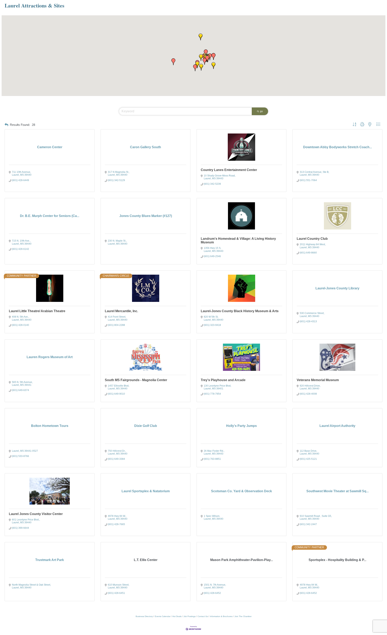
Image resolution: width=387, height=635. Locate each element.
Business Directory (144, 616)
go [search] (261, 111)
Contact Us (203, 616)
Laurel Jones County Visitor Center (36, 514)
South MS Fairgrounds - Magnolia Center (136, 380)
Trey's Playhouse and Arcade (223, 380)
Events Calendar (162, 616)
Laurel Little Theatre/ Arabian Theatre (37, 311)
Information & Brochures (221, 616)
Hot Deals (176, 616)
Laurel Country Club (312, 238)
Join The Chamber (243, 616)
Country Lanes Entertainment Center (229, 170)
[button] (210, 56)
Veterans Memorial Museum (318, 380)
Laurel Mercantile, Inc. (121, 311)
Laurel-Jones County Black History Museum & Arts (240, 311)
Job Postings (189, 616)
